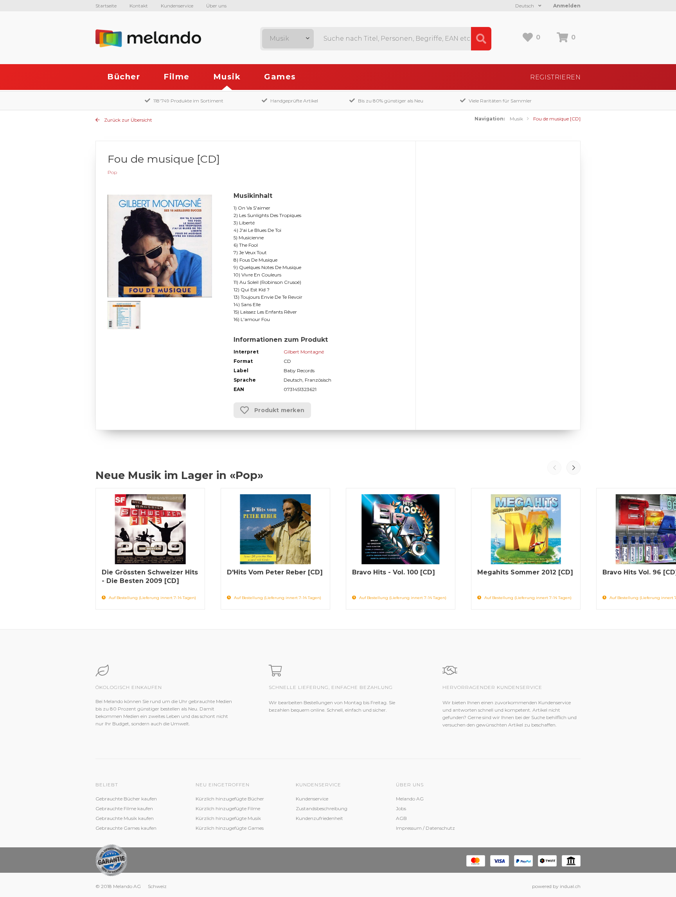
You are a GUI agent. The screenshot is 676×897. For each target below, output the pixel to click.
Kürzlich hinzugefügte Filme (228, 808)
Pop (112, 172)
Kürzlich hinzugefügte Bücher (230, 799)
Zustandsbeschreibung (321, 808)
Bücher (123, 76)
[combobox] (288, 38)
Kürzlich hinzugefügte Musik (228, 818)
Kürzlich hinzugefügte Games (230, 828)
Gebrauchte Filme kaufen (124, 808)
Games (280, 76)
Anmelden (567, 6)
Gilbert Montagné (304, 352)
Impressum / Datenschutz (425, 828)
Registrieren (555, 77)
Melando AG (410, 799)
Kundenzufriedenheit (319, 818)
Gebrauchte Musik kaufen (124, 818)
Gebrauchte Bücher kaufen (126, 799)
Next (573, 468)
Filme (177, 76)
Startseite (106, 6)
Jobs (401, 808)
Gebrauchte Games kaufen (125, 828)
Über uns (216, 6)
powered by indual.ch (556, 886)
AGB (401, 818)
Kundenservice (177, 6)
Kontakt (138, 6)
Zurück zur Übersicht (127, 120)
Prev (554, 468)
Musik (227, 76)
